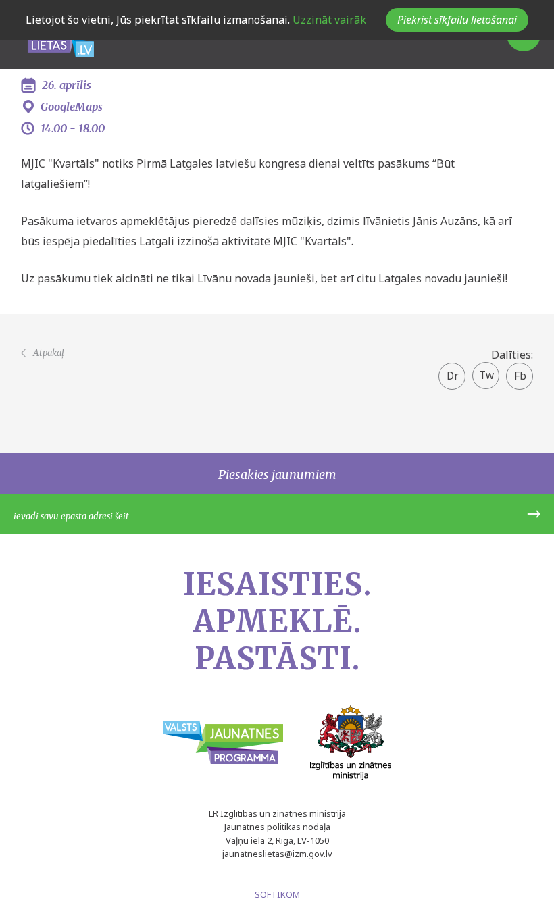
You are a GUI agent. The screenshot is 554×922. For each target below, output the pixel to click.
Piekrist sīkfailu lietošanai (457, 19)
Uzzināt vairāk (328, 19)
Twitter (486, 370)
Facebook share (520, 377)
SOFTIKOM (277, 894)
